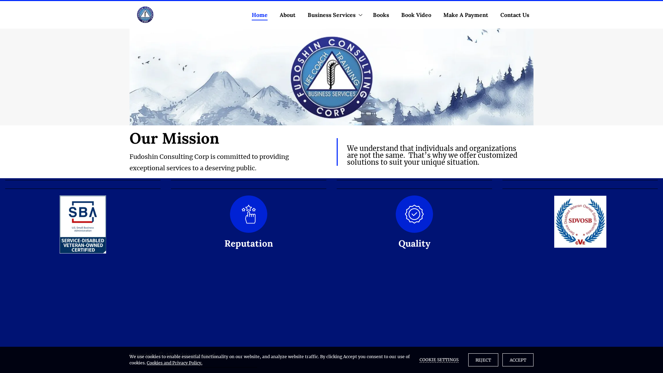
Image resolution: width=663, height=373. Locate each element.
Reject (483, 360)
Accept (518, 360)
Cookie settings (439, 359)
